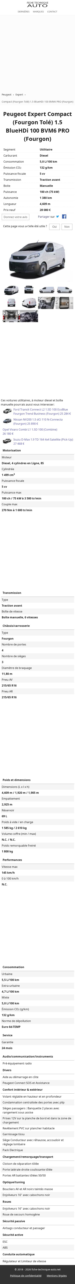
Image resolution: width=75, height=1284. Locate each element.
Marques (38, 11)
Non (67, 226)
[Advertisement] (37, 54)
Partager (44, 217)
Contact (52, 11)
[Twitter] (57, 217)
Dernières (23, 11)
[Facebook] (64, 217)
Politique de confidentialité (26, 1275)
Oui (54, 226)
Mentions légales (57, 1275)
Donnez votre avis (15, 217)
